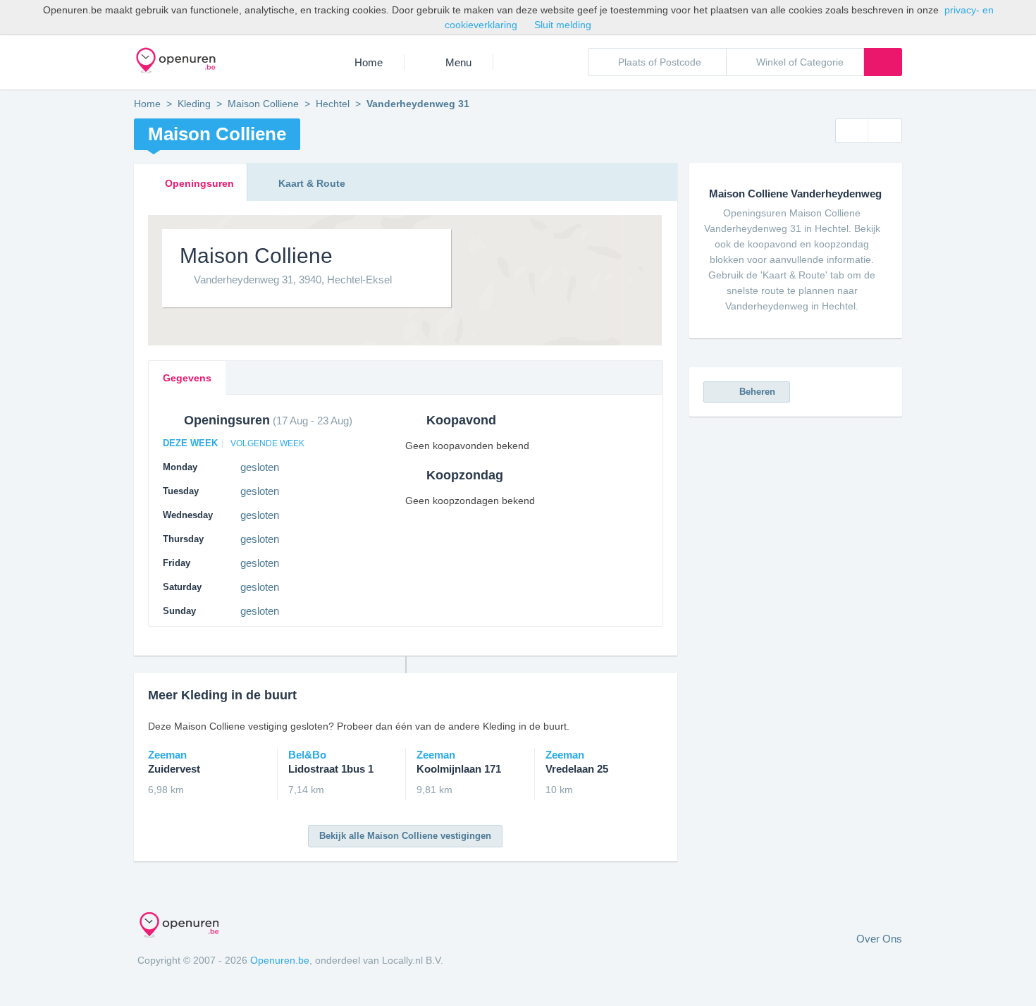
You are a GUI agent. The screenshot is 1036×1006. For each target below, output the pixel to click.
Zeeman (174, 762)
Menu (458, 62)
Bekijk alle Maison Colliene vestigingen (405, 835)
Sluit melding (562, 24)
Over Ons (879, 939)
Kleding (194, 103)
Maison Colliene (263, 103)
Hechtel (333, 103)
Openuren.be (279, 960)
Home (368, 62)
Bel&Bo (331, 762)
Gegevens (187, 378)
